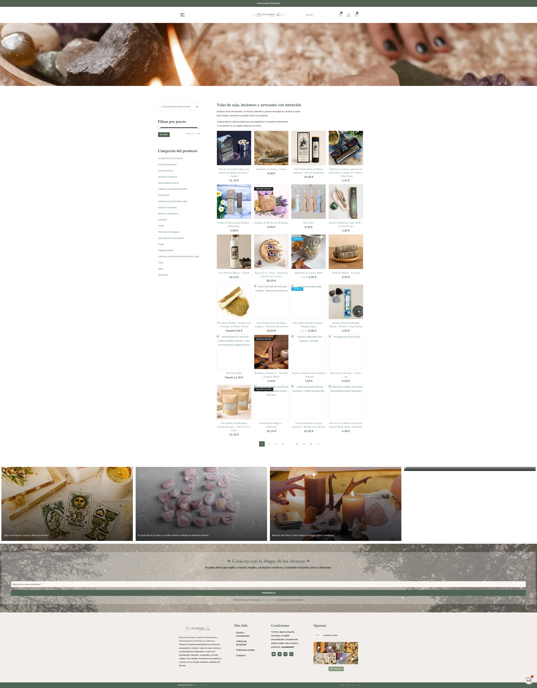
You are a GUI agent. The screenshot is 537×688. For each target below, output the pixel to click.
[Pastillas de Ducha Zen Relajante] (271, 201)
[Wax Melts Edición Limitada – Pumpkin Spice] (308, 302)
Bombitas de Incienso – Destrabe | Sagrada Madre (271, 374)
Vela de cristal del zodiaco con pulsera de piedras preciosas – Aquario (233, 172)
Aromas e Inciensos (167, 177)
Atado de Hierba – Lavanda (346, 272)
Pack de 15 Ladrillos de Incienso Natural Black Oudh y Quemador (346, 424)
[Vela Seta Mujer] (234, 352)
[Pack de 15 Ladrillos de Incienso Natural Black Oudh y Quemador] (346, 402)
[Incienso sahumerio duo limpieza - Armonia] (308, 352)
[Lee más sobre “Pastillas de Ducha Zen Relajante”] (268, 217)
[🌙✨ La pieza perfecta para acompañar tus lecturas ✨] (352, 658)
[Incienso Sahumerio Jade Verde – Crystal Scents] (346, 201)
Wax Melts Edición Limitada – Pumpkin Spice (308, 324)
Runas (161, 244)
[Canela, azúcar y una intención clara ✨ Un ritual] (330, 658)
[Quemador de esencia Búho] (308, 252)
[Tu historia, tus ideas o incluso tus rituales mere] (341, 658)
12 (297, 444)
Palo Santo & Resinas (168, 232)
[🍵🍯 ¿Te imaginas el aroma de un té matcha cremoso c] (341, 647)
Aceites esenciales (167, 164)
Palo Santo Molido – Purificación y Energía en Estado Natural (234, 324)
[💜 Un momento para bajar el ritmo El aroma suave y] (330, 647)
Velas (160, 269)
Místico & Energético (168, 213)
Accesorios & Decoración (170, 158)
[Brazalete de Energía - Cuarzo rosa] (346, 352)
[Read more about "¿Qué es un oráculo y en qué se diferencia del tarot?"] (67, 504)
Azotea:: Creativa (200, 685)
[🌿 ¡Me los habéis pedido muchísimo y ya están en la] (319, 658)
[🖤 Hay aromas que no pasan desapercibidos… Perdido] (319, 647)
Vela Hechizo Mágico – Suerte (233, 272)
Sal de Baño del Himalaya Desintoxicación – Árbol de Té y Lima (233, 426)
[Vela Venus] (308, 201)
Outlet (161, 226)
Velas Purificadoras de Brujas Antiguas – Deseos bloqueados (308, 170)
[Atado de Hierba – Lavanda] (346, 252)
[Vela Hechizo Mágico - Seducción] (271, 402)
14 (311, 444)
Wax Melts (163, 275)
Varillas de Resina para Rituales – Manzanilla (234, 224)
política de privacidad (269, 600)
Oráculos (162, 219)
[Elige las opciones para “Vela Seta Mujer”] (230, 367)
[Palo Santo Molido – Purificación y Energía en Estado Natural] (234, 302)
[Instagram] (279, 654)
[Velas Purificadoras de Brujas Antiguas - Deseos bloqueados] (308, 148)
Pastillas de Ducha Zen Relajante (271, 222)
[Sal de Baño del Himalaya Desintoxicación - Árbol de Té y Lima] (234, 402)
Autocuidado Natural (168, 183)
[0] (340, 15)
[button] (230, 164)
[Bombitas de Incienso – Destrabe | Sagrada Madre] (271, 352)
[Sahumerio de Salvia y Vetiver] (271, 148)
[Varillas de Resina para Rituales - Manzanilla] (234, 201)
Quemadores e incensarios (171, 238)
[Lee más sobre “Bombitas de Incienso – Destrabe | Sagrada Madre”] (268, 367)
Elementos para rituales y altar (173, 201)
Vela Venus (308, 222)
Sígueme (320, 625)
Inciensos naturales (167, 207)
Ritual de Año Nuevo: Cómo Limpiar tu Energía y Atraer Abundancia (303, 535)
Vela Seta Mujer (234, 373)
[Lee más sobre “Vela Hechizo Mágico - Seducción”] (268, 418)
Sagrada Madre (166, 250)
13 (304, 444)
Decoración (163, 195)
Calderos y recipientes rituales (172, 189)
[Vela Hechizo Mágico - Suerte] (234, 252)
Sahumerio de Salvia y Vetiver (271, 169)
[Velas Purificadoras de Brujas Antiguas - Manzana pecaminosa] (271, 302)
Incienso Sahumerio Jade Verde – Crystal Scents (346, 224)
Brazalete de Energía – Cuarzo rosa (345, 374)
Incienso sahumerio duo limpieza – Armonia (308, 374)
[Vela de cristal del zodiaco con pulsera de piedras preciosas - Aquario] (234, 148)
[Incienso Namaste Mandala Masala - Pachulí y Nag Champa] (346, 302)
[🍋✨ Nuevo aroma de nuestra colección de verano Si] (352, 647)
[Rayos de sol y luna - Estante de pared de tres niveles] (271, 252)
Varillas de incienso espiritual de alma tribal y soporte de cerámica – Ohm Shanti (346, 172)
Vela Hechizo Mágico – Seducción (271, 424)
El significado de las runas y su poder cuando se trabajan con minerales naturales (173, 535)
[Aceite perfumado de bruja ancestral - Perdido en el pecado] (308, 402)
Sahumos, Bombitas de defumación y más (178, 256)
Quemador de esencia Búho (309, 272)
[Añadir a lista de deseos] (237, 164)
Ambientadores (165, 170)
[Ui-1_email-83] (285, 654)
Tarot (160, 262)
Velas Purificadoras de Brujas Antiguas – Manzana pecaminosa (271, 324)
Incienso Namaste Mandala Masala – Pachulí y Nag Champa (346, 324)
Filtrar (164, 135)
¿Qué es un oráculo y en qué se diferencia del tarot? (26, 535)
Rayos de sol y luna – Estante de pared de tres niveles (271, 274)
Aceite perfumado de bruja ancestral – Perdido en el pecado (308, 424)
